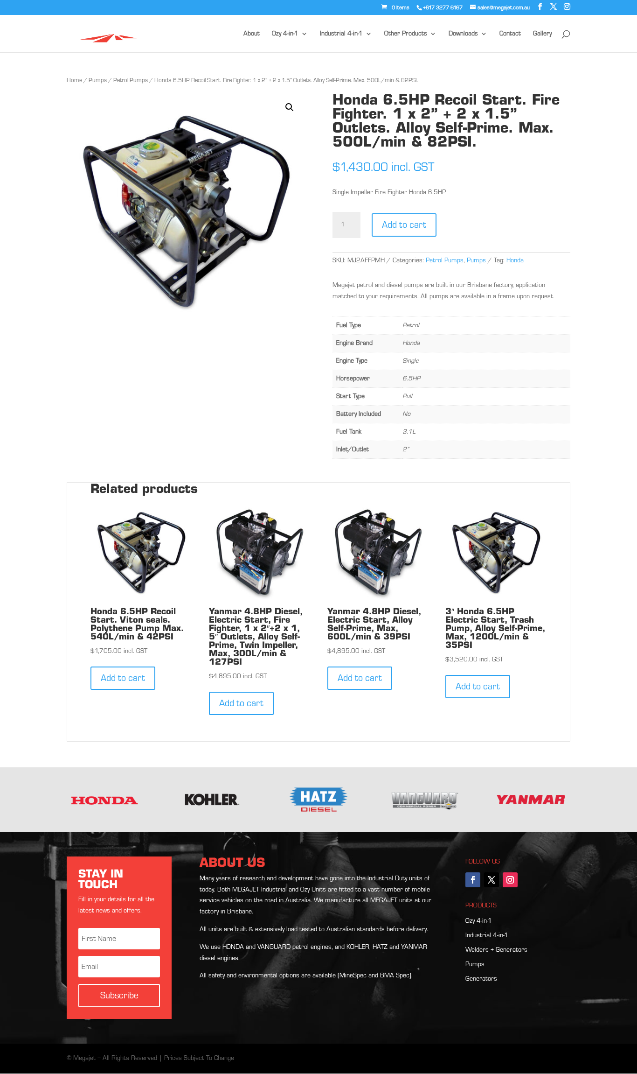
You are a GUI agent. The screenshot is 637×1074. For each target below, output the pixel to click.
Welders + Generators (496, 950)
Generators (481, 979)
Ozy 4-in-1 (285, 33)
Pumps (98, 80)
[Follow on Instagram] (510, 879)
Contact (510, 33)
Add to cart (404, 225)
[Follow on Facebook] (472, 879)
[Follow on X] (491, 879)
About (251, 33)
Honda (515, 260)
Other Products (405, 33)
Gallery (542, 33)
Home (74, 80)
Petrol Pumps (130, 80)
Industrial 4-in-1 (341, 33)
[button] (289, 107)
